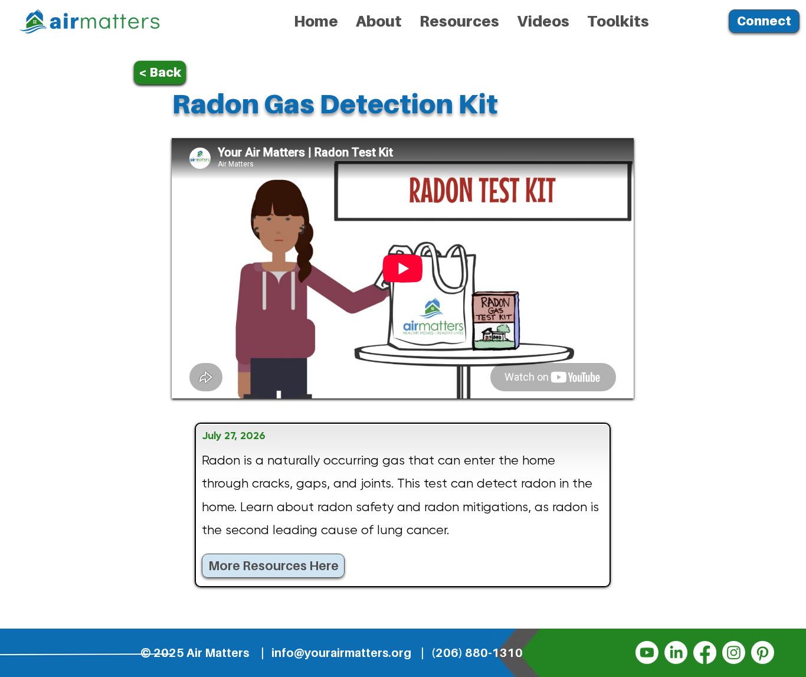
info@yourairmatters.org (341, 653)
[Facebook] (704, 652)
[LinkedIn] (675, 652)
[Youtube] (646, 652)
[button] (459, 21)
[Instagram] (733, 652)
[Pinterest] (762, 652)
